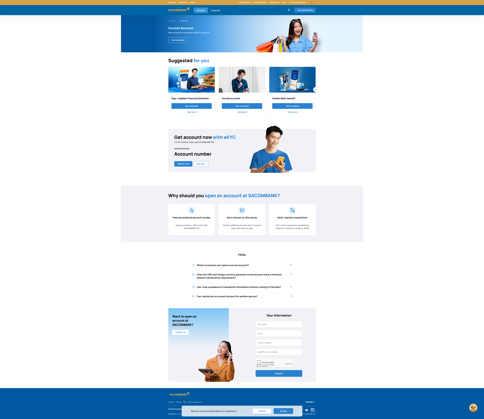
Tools (184, 402)
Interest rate (244, 3)
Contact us (180, 332)
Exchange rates (259, 3)
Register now (183, 163)
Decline (262, 411)
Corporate (215, 10)
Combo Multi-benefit (283, 98)
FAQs (284, 3)
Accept (283, 411)
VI (312, 3)
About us (172, 3)
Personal (201, 10)
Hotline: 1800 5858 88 (297, 3)
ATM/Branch (274, 3)
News (192, 3)
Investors (183, 3)
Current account (231, 98)
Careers (178, 402)
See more (191, 112)
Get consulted (191, 106)
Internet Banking (305, 10)
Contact (171, 402)
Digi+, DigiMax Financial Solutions (190, 98)
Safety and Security (194, 402)
